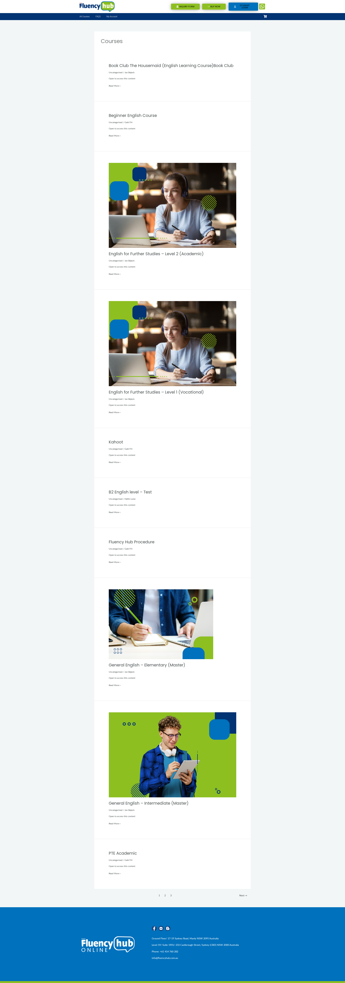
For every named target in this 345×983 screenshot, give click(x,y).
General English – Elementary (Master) (147, 665)
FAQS (98, 16)
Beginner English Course (133, 115)
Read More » (114, 86)
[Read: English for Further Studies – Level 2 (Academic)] (172, 205)
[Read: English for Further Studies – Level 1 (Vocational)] (172, 343)
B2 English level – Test (130, 492)
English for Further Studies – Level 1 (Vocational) (156, 392)
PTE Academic (123, 853)
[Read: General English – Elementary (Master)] (161, 624)
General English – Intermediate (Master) (149, 803)
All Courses (84, 16)
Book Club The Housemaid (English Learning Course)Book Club (171, 65)
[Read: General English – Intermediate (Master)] (172, 755)
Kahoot (116, 442)
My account (111, 16)
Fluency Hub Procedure (131, 542)
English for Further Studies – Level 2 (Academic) (156, 254)
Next (243, 895)
